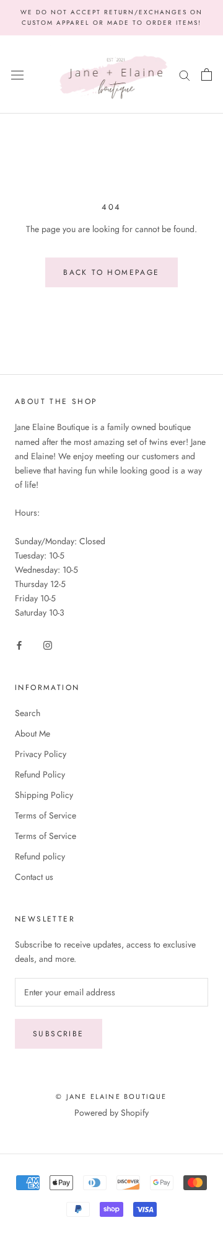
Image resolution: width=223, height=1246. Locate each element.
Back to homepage (111, 272)
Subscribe (58, 1033)
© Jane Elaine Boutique (111, 1096)
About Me (32, 733)
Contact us (34, 877)
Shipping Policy (44, 795)
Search (27, 713)
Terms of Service (45, 815)
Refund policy (40, 856)
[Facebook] (19, 645)
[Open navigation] (17, 74)
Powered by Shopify (111, 1112)
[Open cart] (206, 74)
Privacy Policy (40, 754)
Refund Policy (40, 774)
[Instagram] (47, 645)
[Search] (184, 74)
